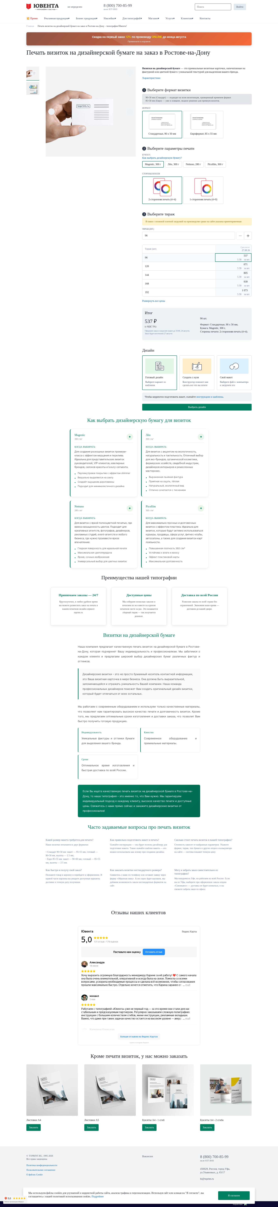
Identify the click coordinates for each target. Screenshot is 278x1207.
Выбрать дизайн (197, 407)
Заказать (33, 1127)
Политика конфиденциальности (41, 1165)
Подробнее (98, 1196)
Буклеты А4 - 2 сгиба (211, 1120)
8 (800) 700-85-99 (119, 5)
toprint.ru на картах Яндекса (139, 1042)
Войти (239, 6)
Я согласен (234, 1195)
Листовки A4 (33, 1120)
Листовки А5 (91, 1120)
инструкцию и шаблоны (209, 396)
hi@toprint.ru (207, 1178)
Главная (30, 26)
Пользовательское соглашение (40, 1170)
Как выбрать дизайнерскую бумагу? (162, 157)
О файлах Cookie (34, 1174)
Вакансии (147, 1156)
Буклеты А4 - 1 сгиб (153, 1120)
